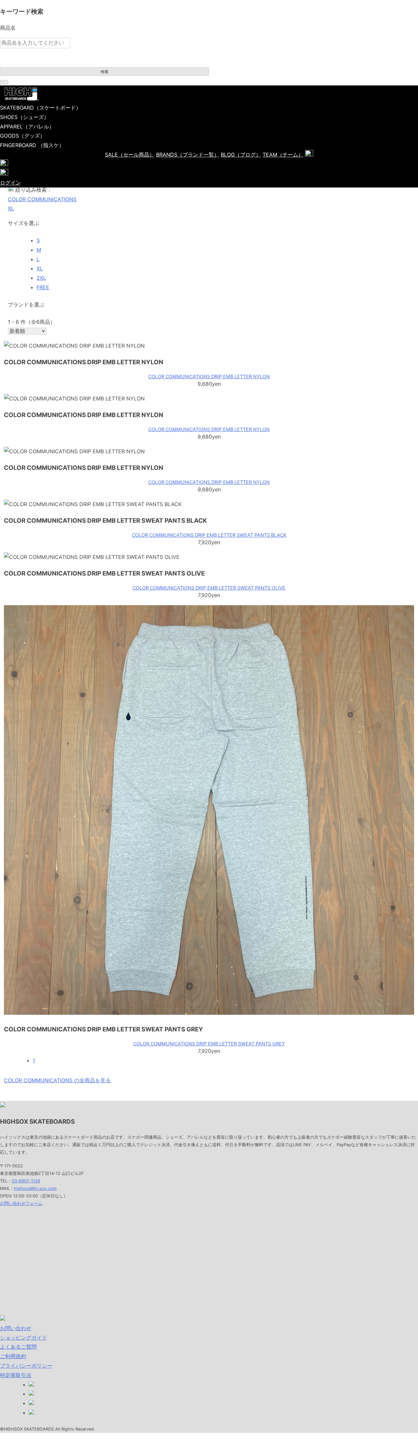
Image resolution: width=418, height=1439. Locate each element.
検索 (104, 71)
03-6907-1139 (26, 1180)
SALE (129, 154)
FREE (43, 287)
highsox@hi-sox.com (35, 1188)
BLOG (241, 154)
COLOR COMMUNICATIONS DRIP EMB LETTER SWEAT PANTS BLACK (209, 535)
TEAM (283, 154)
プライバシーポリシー (26, 1365)
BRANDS (187, 154)
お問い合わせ (15, 1328)
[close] (4, 82)
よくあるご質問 (18, 1346)
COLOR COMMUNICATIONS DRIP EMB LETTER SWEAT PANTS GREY (209, 1043)
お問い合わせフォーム (21, 1203)
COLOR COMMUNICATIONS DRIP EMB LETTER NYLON (209, 376)
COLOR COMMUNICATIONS (42, 199)
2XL (41, 278)
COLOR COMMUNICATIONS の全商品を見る (57, 1080)
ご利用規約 (13, 1356)
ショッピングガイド (23, 1337)
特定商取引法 (15, 1375)
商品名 (8, 27)
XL (11, 208)
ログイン (10, 182)
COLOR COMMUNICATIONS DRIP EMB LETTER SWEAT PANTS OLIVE (209, 588)
